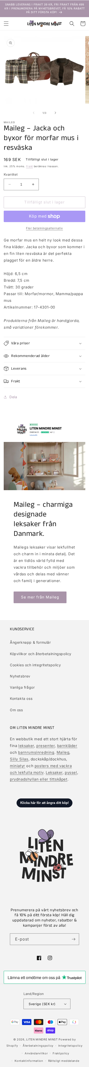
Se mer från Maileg (40, 597)
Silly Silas (19, 759)
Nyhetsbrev (20, 676)
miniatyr (17, 765)
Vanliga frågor (22, 687)
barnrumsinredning (36, 752)
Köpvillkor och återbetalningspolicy (40, 654)
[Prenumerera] (73, 939)
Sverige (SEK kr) (42, 1004)
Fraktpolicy (61, 1053)
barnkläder (67, 745)
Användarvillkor (36, 1053)
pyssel (71, 772)
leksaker (26, 745)
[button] (6, 23)
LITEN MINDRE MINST (42, 1039)
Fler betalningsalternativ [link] (44, 228)
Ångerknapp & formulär (30, 642)
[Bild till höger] (55, 112)
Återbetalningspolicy (38, 1045)
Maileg (63, 752)
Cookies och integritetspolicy (35, 665)
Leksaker (54, 772)
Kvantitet (11, 174)
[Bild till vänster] (33, 112)
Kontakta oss (21, 698)
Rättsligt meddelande (63, 1061)
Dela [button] (13, 397)
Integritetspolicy (70, 1045)
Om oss (16, 710)
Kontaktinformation (29, 1061)
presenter (45, 745)
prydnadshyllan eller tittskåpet (38, 779)
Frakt (29, 166)
